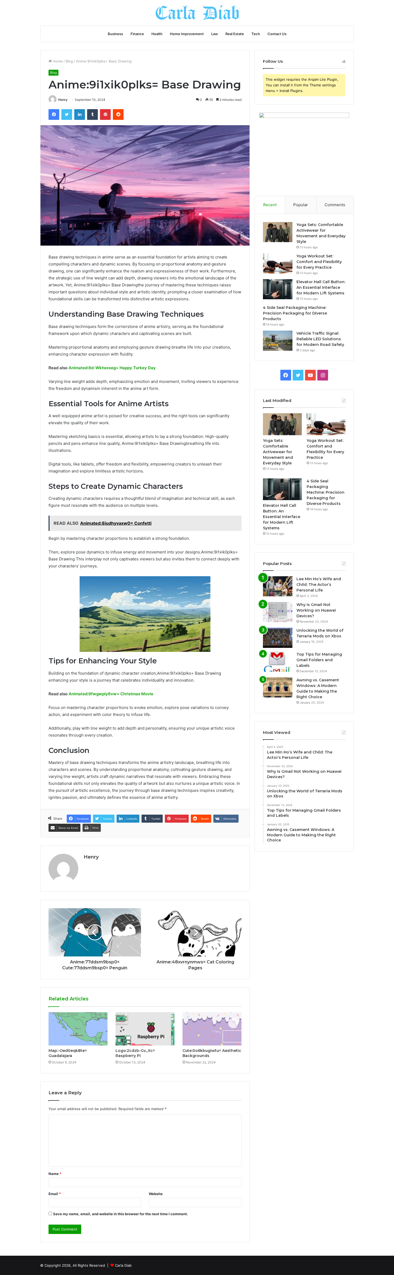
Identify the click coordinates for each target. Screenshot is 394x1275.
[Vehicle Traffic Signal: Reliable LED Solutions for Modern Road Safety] (277, 341)
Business (115, 34)
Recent (270, 204)
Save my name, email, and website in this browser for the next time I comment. (120, 1214)
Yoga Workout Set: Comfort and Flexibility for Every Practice (319, 262)
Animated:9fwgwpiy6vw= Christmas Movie (111, 693)
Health (156, 34)
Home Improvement (187, 34)
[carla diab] (197, 12)
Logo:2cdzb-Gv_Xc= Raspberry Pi (135, 1053)
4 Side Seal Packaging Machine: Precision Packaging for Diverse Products (295, 313)
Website (156, 1194)
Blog (69, 61)
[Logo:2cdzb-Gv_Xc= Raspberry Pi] (145, 1028)
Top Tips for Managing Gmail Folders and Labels (319, 660)
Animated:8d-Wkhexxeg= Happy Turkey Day (112, 367)
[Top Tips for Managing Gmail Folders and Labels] (277, 662)
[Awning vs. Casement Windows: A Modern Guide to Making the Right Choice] (277, 687)
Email (55, 1194)
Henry (63, 100)
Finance (137, 34)
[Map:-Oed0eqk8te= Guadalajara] (78, 1028)
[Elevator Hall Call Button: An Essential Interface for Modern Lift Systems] (277, 289)
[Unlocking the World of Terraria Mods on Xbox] (277, 638)
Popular (300, 204)
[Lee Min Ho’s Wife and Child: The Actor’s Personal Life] (277, 586)
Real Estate (234, 34)
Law (214, 34)
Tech (255, 34)
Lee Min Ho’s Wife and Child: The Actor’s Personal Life (318, 584)
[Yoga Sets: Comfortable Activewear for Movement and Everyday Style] (277, 232)
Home (57, 61)
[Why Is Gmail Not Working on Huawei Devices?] (277, 612)
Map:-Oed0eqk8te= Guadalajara (68, 1053)
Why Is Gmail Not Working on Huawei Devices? (316, 610)
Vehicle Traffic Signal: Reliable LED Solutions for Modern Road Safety (320, 339)
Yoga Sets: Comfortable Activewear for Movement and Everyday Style (278, 451)
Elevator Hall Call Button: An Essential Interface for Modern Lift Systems (320, 287)
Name (55, 1173)
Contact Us (277, 34)
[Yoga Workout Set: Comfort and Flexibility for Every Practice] (277, 263)
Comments (335, 204)
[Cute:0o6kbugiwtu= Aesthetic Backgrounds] (212, 1028)
